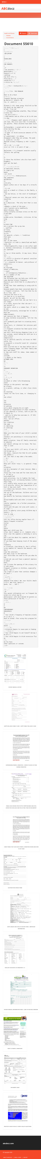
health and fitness (9, 33)
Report (23, 33)
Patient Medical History (14, 687)
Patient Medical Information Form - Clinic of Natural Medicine (21, 1009)
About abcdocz (7, 1157)
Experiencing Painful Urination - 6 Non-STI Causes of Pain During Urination (21, 766)
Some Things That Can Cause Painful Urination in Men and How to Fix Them (21, 847)
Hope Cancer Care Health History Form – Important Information (21, 927)
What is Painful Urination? (15, 1048)
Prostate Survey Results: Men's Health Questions (17, 1126)
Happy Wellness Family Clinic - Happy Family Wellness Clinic (20, 726)
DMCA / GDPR (17, 1157)
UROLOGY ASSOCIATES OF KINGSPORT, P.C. (15, 967)
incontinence (10, 37)
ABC (7, 8)
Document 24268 (15, 1087)
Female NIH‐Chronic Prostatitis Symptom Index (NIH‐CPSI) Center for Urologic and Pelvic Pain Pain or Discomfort (21, 807)
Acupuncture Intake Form (15, 887)
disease (8, 35)
